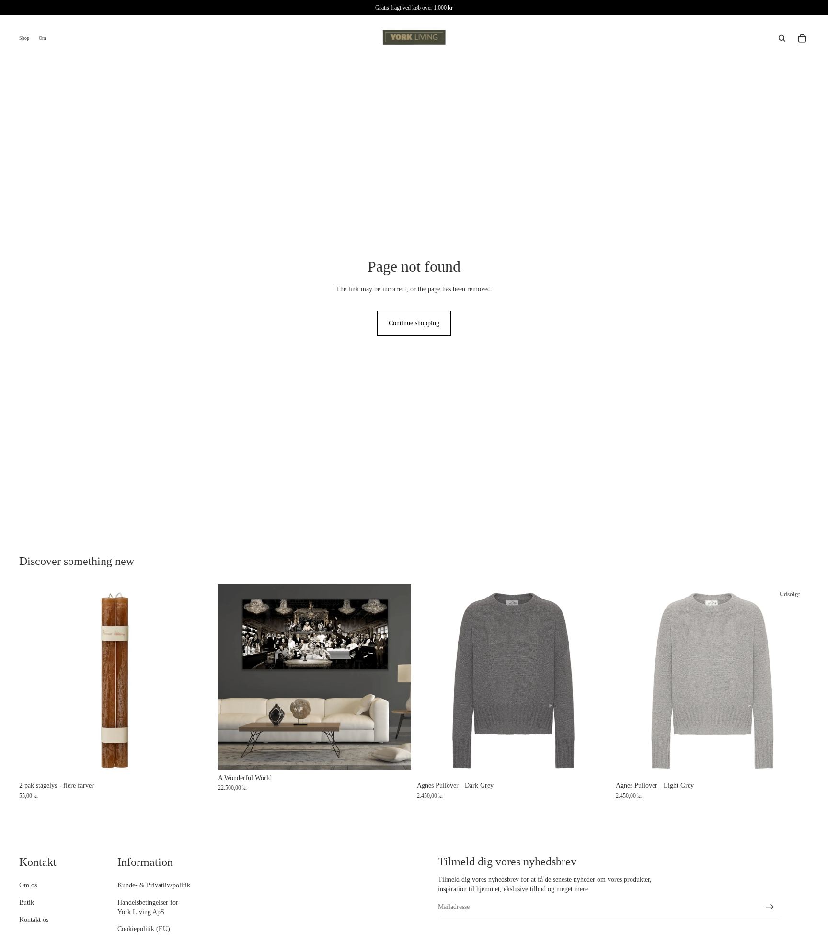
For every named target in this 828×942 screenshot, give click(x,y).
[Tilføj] (396, 754)
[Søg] (782, 38)
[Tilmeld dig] (770, 907)
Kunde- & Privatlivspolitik (153, 885)
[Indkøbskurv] (802, 38)
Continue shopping (414, 323)
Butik (26, 902)
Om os (28, 885)
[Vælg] (197, 762)
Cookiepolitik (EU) (143, 929)
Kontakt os (33, 919)
